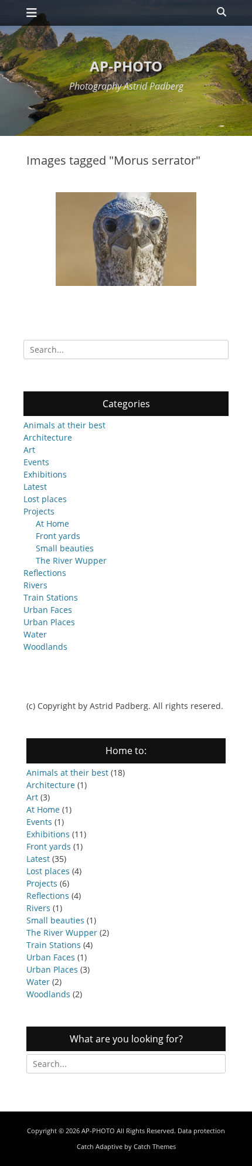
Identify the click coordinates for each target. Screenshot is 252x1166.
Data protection (201, 1130)
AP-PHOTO (126, 66)
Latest (35, 486)
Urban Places (49, 622)
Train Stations (50, 597)
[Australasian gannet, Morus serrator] (126, 239)
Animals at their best (64, 425)
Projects (39, 511)
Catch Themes (155, 1146)
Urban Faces (47, 609)
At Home (52, 523)
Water (35, 634)
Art (29, 449)
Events (36, 462)
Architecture (47, 437)
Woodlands (45, 646)
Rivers (35, 585)
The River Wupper (71, 560)
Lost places (45, 498)
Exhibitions (45, 474)
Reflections (44, 572)
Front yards (58, 535)
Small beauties (65, 548)
